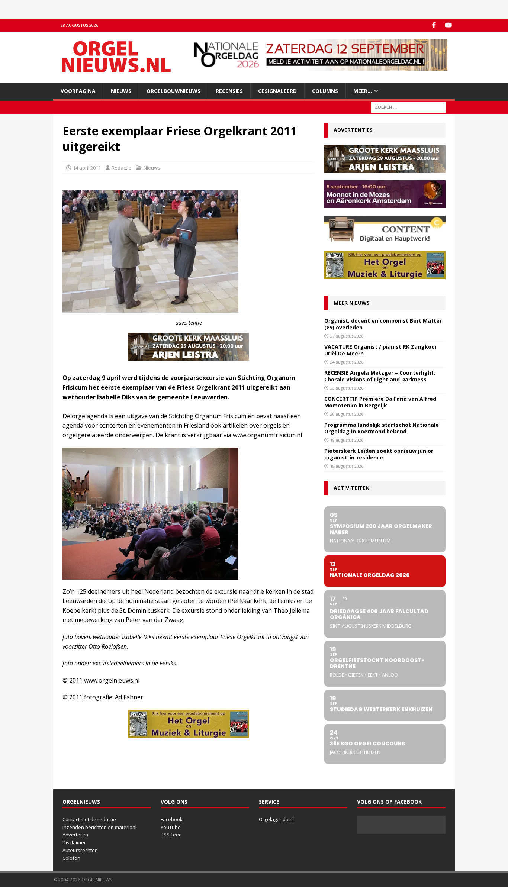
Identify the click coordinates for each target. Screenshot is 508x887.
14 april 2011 (87, 167)
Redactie (121, 167)
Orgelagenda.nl (276, 819)
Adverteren (75, 834)
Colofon (71, 858)
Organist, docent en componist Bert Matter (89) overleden (383, 324)
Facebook (172, 819)
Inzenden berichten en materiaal (99, 827)
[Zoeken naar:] (408, 106)
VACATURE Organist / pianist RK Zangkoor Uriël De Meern (380, 350)
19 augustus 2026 (346, 440)
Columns (325, 90)
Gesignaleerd (277, 90)
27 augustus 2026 (346, 336)
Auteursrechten (80, 850)
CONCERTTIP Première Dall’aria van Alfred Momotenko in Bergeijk (380, 402)
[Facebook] (433, 25)
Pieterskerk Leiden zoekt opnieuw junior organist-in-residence (378, 454)
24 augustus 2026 (346, 362)
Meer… (362, 90)
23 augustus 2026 (346, 388)
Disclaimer (74, 842)
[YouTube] (448, 25)
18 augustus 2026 (346, 466)
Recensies (229, 90)
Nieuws (121, 90)
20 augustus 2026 (346, 414)
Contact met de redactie (89, 819)
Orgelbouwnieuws (173, 90)
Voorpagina (78, 90)
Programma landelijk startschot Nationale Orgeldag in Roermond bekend (381, 428)
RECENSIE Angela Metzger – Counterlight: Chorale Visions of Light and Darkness (379, 376)
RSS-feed (171, 834)
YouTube (171, 827)
